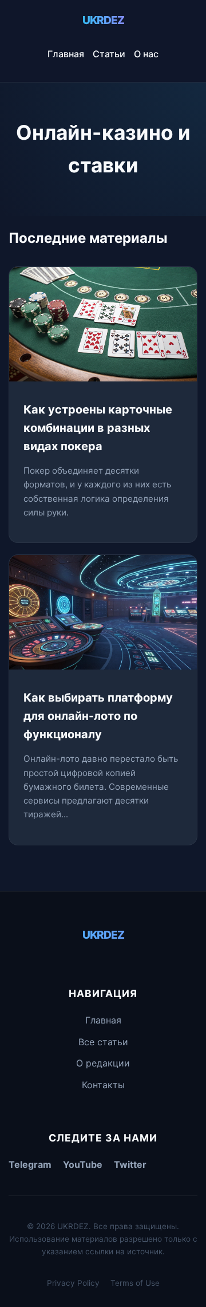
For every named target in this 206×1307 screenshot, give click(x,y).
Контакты (103, 1085)
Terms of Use (135, 1283)
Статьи (109, 54)
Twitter (130, 1164)
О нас (146, 54)
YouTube (82, 1164)
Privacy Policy (73, 1283)
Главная (65, 54)
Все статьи (103, 1042)
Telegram (30, 1164)
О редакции (103, 1063)
